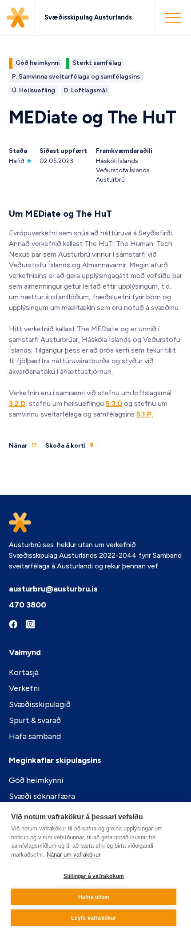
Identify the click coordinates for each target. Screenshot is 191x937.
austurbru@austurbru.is (53, 589)
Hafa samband (35, 736)
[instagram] (30, 625)
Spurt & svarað (35, 720)
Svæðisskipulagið (40, 704)
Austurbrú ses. (32, 544)
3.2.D (17, 403)
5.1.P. (144, 414)
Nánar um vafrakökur (73, 854)
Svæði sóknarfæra (42, 796)
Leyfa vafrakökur (93, 918)
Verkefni (24, 688)
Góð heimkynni (36, 780)
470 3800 (27, 605)
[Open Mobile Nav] (173, 18)
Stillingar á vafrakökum (94, 876)
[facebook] (13, 624)
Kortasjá (24, 672)
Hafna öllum (93, 897)
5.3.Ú (114, 403)
